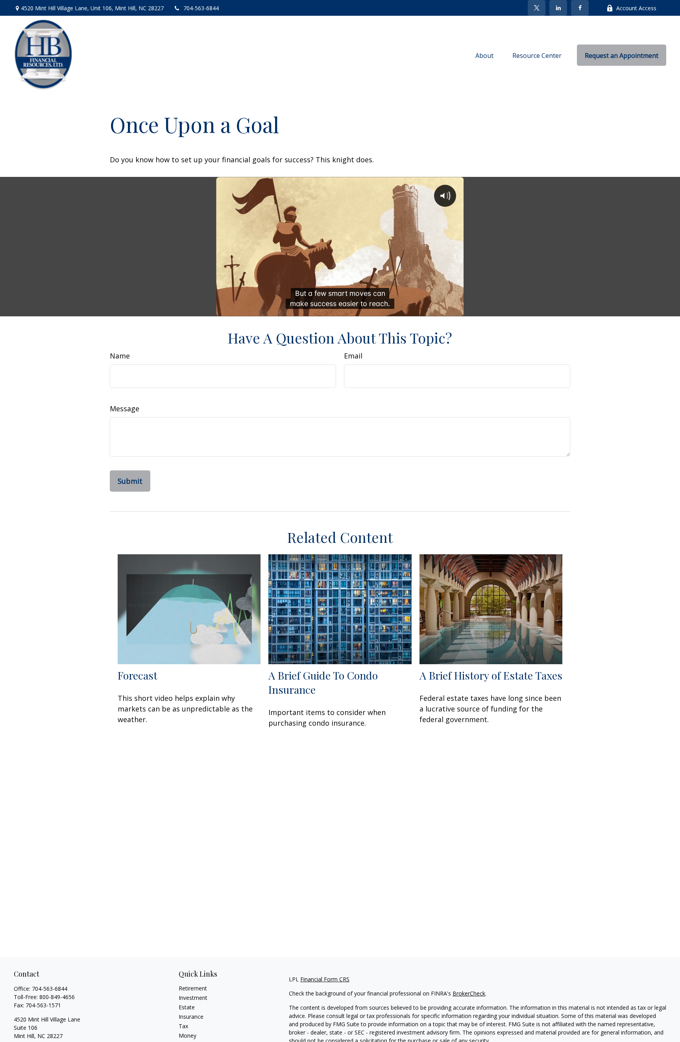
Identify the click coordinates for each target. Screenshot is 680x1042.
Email (353, 355)
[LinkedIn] (558, 8)
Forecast (137, 675)
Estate (187, 1007)
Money (187, 1035)
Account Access (636, 8)
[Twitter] (536, 8)
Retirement (193, 988)
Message (124, 408)
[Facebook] (580, 8)
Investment (193, 997)
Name (120, 355)
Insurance (191, 1016)
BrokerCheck (469, 993)
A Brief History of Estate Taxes (490, 675)
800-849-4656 (57, 997)
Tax (183, 1026)
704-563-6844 (201, 8)
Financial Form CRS (324, 979)
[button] (484, 55)
